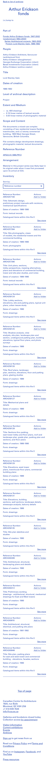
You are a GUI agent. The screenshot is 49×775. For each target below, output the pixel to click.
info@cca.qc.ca (10, 712)
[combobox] (23, 186)
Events (6, 730)
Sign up (7, 738)
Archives (7, 733)
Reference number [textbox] (12, 186)
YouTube (7, 754)
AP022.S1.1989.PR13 (12, 155)
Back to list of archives (13, 2)
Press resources (11, 760)
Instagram (19, 752)
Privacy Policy (20, 744)
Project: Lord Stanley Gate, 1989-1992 (23, 44)
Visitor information (12, 725)
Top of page (24, 691)
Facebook (31, 752)
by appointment (29, 720)
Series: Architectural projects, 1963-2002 (23, 41)
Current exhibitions (13, 728)
